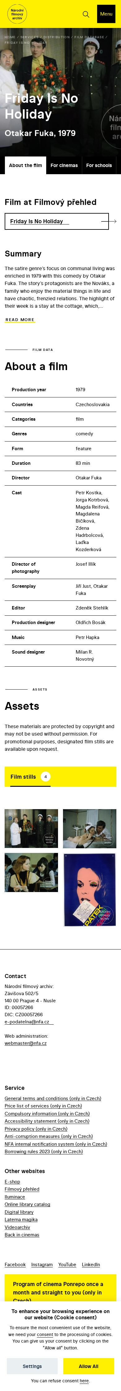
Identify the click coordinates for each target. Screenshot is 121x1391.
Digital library (19, 1212)
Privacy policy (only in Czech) (36, 1129)
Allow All (88, 1366)
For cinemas (64, 165)
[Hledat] (85, 14)
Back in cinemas (22, 1234)
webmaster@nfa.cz (26, 1043)
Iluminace (15, 1197)
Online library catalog (27, 1204)
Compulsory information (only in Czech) (47, 1113)
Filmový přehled (22, 1189)
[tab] (30, 776)
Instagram (42, 1264)
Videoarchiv (17, 1227)
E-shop (12, 1181)
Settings (32, 1366)
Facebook (15, 1264)
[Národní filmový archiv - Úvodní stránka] (17, 14)
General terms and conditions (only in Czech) (53, 1098)
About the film (25, 165)
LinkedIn (91, 1264)
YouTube (67, 1264)
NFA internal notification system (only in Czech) (56, 1144)
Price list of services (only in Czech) (43, 1106)
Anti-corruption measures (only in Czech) (49, 1136)
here (84, 1381)
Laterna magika (21, 1219)
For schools (99, 165)
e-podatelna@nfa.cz (27, 1021)
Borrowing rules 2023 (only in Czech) (44, 1151)
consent (45, 1334)
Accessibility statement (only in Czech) (47, 1121)
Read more (20, 319)
